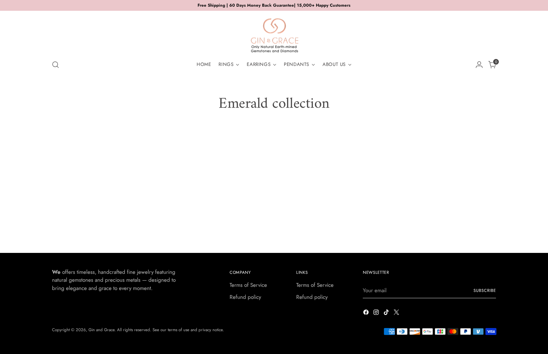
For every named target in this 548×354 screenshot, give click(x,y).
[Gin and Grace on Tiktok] (387, 313)
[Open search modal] (55, 64)
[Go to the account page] (479, 64)
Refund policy (245, 297)
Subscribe (484, 290)
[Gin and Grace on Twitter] (397, 313)
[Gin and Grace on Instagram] (377, 313)
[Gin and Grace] (274, 33)
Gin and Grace (101, 330)
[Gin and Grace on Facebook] (366, 313)
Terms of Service (248, 285)
